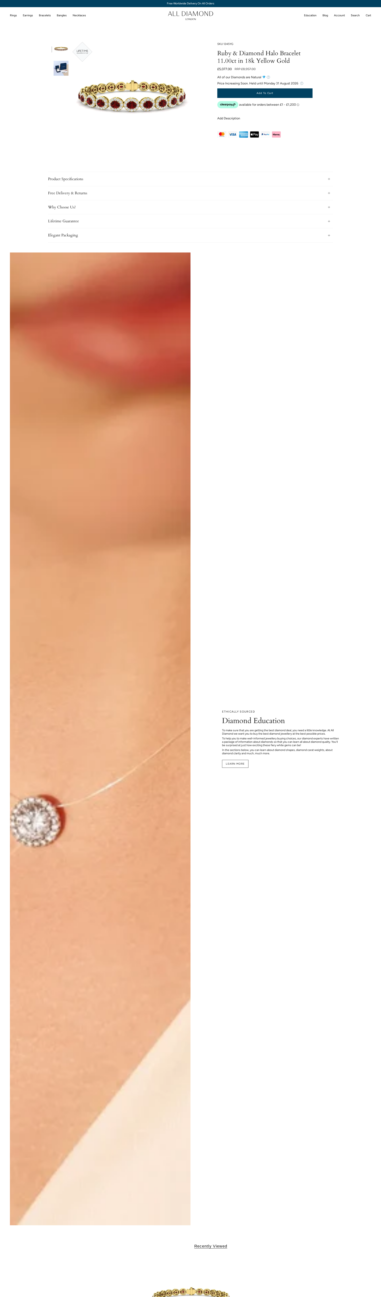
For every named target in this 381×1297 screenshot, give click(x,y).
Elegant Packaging (63, 235)
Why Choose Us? (62, 207)
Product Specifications (65, 179)
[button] (13, 15)
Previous (72, 101)
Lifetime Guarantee (63, 221)
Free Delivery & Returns (67, 193)
